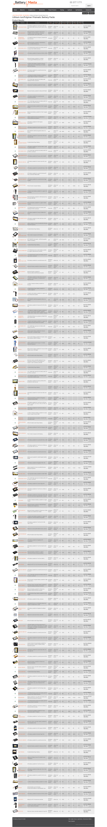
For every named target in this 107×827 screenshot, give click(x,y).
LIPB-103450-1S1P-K (22, 151)
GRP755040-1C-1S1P (22, 376)
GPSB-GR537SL (21, 174)
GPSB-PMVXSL (21, 540)
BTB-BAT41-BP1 (21, 43)
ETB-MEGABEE (21, 398)
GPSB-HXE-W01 (21, 278)
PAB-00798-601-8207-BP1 (21, 805)
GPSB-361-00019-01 (22, 162)
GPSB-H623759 (21, 440)
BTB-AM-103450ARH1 (22, 197)
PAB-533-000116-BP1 (22, 321)
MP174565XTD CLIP (22, 239)
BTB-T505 (20, 746)
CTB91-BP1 (20, 284)
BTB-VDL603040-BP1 (22, 505)
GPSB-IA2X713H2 (21, 168)
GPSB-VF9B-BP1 (21, 688)
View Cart (85, 13)
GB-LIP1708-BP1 (21, 585)
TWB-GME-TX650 (21, 473)
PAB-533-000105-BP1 (22, 294)
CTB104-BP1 (20, 500)
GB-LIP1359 (20, 811)
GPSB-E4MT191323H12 (21, 770)
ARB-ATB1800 (21, 564)
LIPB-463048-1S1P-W (22, 255)
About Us (22, 10)
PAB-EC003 (20, 620)
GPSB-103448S (21, 213)
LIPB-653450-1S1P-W (22, 478)
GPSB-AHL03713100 (22, 408)
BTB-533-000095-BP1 (22, 203)
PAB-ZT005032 (21, 752)
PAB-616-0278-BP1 (22, 367)
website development (80, 824)
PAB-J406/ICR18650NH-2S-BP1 (22, 65)
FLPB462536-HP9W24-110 (20, 317)
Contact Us (88, 10)
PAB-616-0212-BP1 (22, 594)
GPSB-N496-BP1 (21, 462)
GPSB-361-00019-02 (22, 650)
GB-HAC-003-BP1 (21, 667)
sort (50, 23)
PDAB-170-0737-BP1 (22, 580)
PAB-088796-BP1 (21, 117)
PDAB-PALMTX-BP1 (22, 112)
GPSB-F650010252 (22, 147)
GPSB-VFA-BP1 (21, 546)
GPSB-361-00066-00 (22, 740)
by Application (31, 10)
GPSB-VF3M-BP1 (21, 445)
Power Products (52, 10)
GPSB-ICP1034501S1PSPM (22, 122)
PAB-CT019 (20, 229)
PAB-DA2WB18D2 (21, 671)
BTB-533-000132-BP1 (22, 552)
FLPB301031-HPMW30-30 (20, 418)
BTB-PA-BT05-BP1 (21, 266)
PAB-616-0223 (21, 387)
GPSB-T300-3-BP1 (21, 599)
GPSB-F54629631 (21, 428)
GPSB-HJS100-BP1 (21, 734)
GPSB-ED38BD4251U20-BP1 (21, 638)
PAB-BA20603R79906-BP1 (22, 142)
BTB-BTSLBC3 (21, 91)
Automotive (42, 10)
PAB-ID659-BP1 (21, 697)
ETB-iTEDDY (20, 85)
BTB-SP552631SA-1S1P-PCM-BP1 (21, 589)
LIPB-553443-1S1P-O (22, 48)
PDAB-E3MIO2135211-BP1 (22, 235)
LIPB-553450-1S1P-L (22, 575)
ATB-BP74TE (20, 76)
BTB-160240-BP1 (21, 33)
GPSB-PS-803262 (21, 793)
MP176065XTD (21, 299)
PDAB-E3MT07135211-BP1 (22, 260)
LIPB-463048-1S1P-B (22, 701)
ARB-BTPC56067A (21, 528)
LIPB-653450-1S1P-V (22, 101)
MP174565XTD (21, 131)
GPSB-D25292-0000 (22, 393)
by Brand (70, 10)
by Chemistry (79, 10)
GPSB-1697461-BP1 (22, 403)
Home (15, 10)
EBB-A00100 (20, 331)
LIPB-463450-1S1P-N (22, 693)
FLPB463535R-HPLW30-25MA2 (21, 38)
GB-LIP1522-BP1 (21, 361)
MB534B (20, 787)
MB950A (20, 349)
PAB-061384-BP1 (21, 224)
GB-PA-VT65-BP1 (21, 722)
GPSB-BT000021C (21, 305)
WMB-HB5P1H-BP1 (22, 337)
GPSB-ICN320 (21, 53)
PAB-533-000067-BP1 (22, 250)
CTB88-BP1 (20, 781)
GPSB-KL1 (20, 522)
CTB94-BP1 (20, 413)
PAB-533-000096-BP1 (22, 191)
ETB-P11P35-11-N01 (22, 711)
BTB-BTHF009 (21, 59)
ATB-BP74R (20, 311)
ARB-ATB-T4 (20, 799)
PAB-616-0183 (21, 355)
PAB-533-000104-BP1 (22, 517)
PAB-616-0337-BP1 (22, 244)
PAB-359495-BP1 (21, 467)
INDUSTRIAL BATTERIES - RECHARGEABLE (21, 15)
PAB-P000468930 (21, 289)
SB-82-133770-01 (21, 644)
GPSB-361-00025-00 (22, 483)
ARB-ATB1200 (21, 614)
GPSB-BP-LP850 (21, 381)
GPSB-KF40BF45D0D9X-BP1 (22, 127)
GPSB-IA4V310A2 (21, 656)
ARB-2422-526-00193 (22, 758)
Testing (62, 10)
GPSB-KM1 (20, 764)
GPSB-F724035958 (22, 558)
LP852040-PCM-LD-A (22, 604)
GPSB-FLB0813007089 (21, 716)
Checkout (91, 13)
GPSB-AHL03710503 (22, 27)
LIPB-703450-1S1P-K (22, 372)
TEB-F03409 (20, 457)
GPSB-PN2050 (21, 728)
